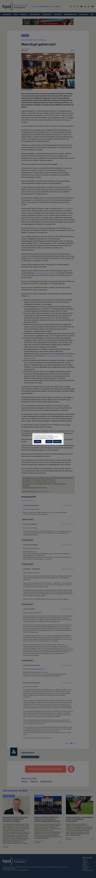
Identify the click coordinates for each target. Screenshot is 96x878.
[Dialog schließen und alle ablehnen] (62, 435)
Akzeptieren (57, 441)
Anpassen (37, 441)
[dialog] (48, 439)
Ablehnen (49, 441)
